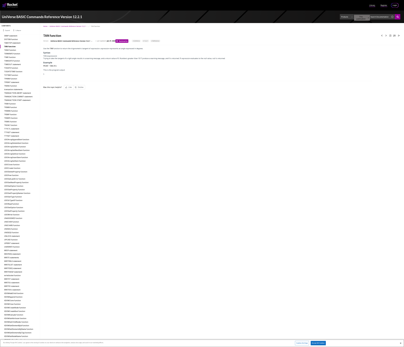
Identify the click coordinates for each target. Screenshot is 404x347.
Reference (155, 41)
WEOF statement (10, 250)
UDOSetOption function (13, 207)
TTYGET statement (11, 132)
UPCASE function (11, 240)
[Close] (400, 343)
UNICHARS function (12, 225)
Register (384, 5)
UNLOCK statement (12, 236)
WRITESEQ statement (12, 268)
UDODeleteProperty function (15, 172)
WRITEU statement (11, 282)
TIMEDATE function (12, 61)
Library (372, 5)
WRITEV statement (11, 286)
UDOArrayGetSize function (14, 154)
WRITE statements (11, 257)
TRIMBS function (11, 111)
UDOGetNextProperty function (16, 182)
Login (395, 5)
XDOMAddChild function (13, 293)
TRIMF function (10, 114)
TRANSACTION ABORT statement (17, 93)
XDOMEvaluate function (13, 315)
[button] (368, 18)
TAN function (10, 46)
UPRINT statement (11, 243)
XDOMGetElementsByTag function (17, 333)
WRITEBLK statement (12, 261)
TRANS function (10, 86)
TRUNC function (10, 125)
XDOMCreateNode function (15, 307)
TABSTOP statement (12, 43)
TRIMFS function (10, 118)
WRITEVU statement (12, 290)
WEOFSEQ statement (12, 254)
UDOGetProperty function (14, 189)
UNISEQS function (11, 232)
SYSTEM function (11, 39)
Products (344, 17)
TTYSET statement (11, 136)
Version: (46, 41)
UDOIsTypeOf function (13, 200)
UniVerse (137, 41)
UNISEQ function (11, 229)
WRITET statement (11, 279)
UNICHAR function (11, 222)
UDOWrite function (11, 214)
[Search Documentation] (397, 16)
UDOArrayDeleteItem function (16, 143)
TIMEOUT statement (12, 64)
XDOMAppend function (13, 297)
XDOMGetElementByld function (16, 325)
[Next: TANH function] (386, 35)
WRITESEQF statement (13, 272)
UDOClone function (12, 164)
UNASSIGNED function (13, 218)
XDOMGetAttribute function (15, 318)
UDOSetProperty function (14, 211)
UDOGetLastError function (14, 179)
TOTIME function (11, 75)
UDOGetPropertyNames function (17, 193)
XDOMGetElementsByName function (18, 329)
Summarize (123, 41)
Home (45, 26)
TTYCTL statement (11, 129)
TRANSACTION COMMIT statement (18, 96)
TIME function (10, 57)
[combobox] (372, 16)
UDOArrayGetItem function (15, 147)
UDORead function (11, 204)
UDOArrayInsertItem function (16, 157)
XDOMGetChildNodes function (16, 322)
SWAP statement (10, 36)
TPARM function (10, 79)
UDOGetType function (13, 197)
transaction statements (13, 89)
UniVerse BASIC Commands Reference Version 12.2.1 (68, 26)
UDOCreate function (12, 168)
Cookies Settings (302, 343)
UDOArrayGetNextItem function (17, 150)
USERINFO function (12, 247)
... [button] (88, 26)
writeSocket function (12, 275)
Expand (7, 30)
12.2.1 (146, 41)
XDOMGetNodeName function (16, 336)
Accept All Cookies (318, 343)
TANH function (10, 50)
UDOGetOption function (13, 186)
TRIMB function (10, 107)
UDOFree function (11, 175)
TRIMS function (10, 121)
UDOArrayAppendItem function (16, 139)
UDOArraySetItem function (15, 161)
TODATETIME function (13, 71)
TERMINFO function (12, 54)
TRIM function (10, 104)
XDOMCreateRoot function (14, 311)
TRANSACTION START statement (17, 100)
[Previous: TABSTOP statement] (382, 35)
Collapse (18, 30)
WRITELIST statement (13, 265)
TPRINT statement (11, 82)
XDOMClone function (12, 300)
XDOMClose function (12, 304)
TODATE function (11, 68)
